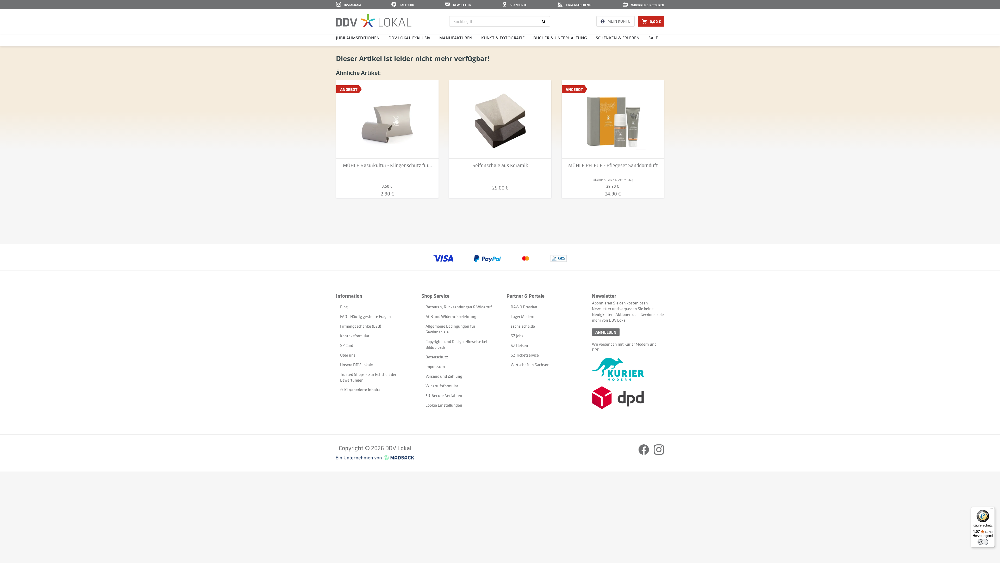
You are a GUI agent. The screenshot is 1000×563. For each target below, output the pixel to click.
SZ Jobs (517, 336)
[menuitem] (499, 21)
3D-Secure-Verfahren (444, 395)
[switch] (983, 542)
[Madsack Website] (375, 457)
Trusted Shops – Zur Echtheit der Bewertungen (368, 377)
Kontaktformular (354, 336)
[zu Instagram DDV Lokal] (659, 453)
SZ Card (346, 345)
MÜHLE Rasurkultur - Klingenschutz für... (387, 165)
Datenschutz (437, 357)
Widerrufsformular (442, 386)
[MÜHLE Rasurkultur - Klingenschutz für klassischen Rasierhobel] (387, 119)
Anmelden (605, 332)
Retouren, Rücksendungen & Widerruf (459, 307)
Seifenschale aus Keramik (500, 165)
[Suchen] (544, 21)
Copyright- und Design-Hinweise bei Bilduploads (456, 344)
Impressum (435, 366)
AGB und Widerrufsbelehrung (451, 316)
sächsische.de (523, 326)
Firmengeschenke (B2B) (360, 326)
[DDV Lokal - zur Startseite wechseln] (373, 20)
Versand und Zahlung (444, 376)
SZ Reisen (519, 345)
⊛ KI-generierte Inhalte (360, 390)
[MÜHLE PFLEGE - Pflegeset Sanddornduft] (613, 119)
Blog (344, 307)
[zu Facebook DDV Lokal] (644, 453)
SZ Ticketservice (525, 355)
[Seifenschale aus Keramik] (500, 119)
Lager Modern (522, 316)
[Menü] (992, 510)
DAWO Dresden (524, 307)
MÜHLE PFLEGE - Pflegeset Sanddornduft (613, 165)
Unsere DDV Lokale (356, 365)
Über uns (347, 355)
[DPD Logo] (628, 397)
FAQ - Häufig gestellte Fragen (365, 316)
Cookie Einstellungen (444, 405)
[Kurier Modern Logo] (628, 369)
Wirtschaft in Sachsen (530, 365)
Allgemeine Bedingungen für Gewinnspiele (450, 329)
